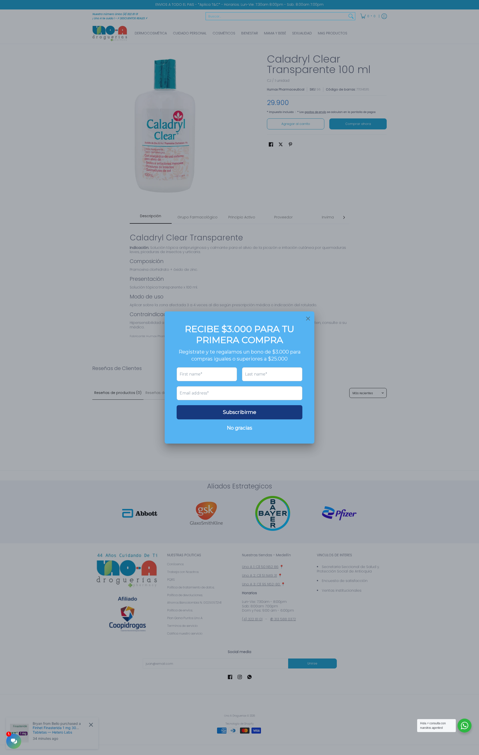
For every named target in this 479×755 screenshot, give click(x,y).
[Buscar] (351, 16)
